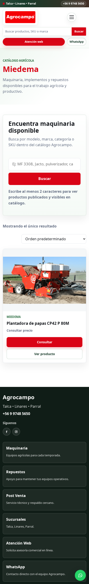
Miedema (14, 317)
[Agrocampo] (20, 17)
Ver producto (44, 354)
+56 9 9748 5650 (73, 3)
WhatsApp (77, 42)
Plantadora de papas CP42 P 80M (38, 323)
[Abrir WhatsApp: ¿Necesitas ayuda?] (80, 575)
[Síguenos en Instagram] (16, 432)
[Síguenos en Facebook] (6, 432)
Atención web (34, 42)
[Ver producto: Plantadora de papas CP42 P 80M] (44, 280)
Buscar (79, 31)
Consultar (44, 342)
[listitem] (44, 452)
